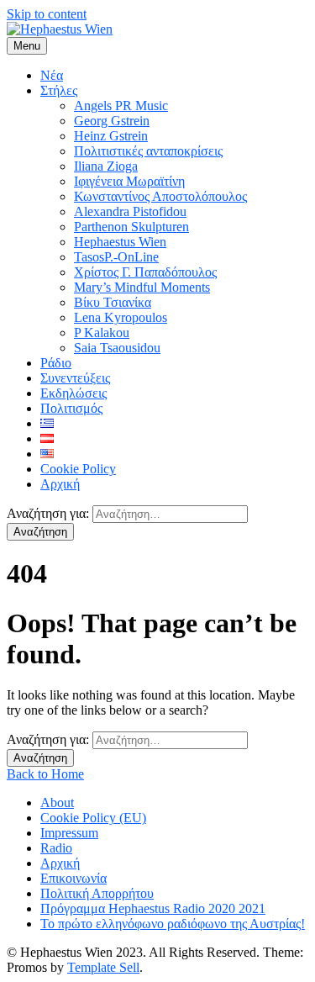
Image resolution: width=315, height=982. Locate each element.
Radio (56, 848)
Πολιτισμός (71, 408)
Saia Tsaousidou (117, 348)
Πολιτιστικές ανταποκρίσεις (148, 151)
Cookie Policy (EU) (93, 817)
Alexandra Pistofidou (130, 211)
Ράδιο (55, 363)
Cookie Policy (78, 469)
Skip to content (47, 14)
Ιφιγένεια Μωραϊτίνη (129, 181)
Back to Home (45, 774)
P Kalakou (101, 332)
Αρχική (60, 484)
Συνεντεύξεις (75, 378)
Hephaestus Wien (120, 242)
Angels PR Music (121, 105)
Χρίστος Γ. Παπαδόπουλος (145, 272)
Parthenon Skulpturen (131, 226)
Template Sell (103, 967)
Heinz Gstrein (111, 136)
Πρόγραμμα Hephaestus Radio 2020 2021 (152, 908)
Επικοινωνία (73, 878)
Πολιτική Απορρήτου (97, 893)
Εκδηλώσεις (73, 393)
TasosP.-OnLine (116, 257)
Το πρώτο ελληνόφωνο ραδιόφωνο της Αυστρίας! (172, 923)
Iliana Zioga (106, 166)
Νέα (51, 75)
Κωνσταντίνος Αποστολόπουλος (160, 196)
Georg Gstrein (112, 121)
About (57, 802)
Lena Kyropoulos (120, 317)
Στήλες (58, 90)
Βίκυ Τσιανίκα (112, 302)
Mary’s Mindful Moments (142, 287)
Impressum (69, 833)
